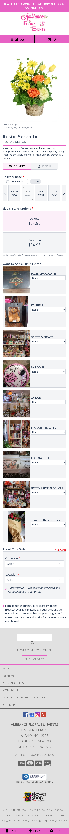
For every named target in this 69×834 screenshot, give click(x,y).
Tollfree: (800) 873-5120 (34, 747)
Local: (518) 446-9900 (34, 741)
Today (35, 181)
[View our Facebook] (25, 716)
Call (12, 831)
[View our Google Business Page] (31, 716)
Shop (19, 39)
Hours (59, 831)
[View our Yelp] (43, 716)
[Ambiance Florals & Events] (34, 30)
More (7, 158)
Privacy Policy (11, 821)
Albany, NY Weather (16, 815)
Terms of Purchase (35, 821)
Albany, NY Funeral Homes (19, 810)
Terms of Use (58, 821)
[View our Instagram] (37, 716)
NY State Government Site (48, 815)
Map (36, 831)
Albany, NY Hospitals (52, 810)
